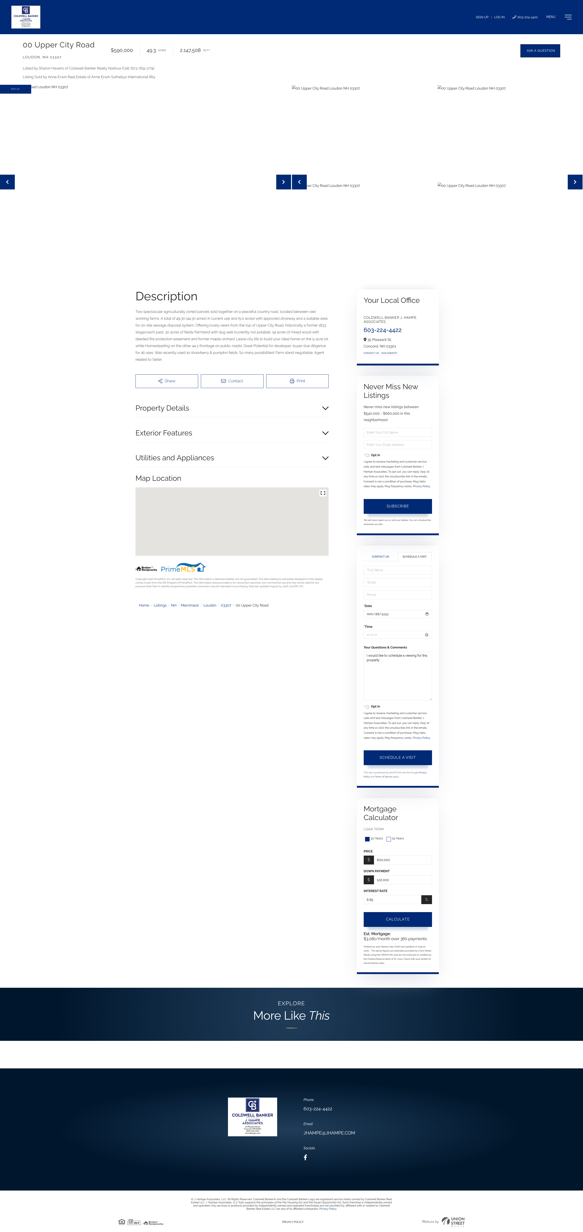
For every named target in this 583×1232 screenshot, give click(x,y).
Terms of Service (384, 777)
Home (144, 605)
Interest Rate (376, 891)
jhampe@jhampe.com (329, 1133)
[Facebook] (305, 1157)
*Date (368, 606)
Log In (499, 17)
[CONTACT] (540, 50)
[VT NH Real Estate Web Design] (443, 1222)
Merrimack (190, 605)
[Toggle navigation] (559, 17)
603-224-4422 (527, 17)
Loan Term (374, 829)
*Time (368, 627)
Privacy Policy (421, 486)
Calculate (398, 919)
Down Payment (377, 871)
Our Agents (389, 353)
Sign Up (482, 17)
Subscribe (398, 506)
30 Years (377, 838)
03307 (226, 605)
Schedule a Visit (415, 556)
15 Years (398, 838)
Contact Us (371, 353)
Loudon (209, 605)
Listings (160, 605)
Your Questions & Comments (385, 647)
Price (368, 851)
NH (173, 605)
